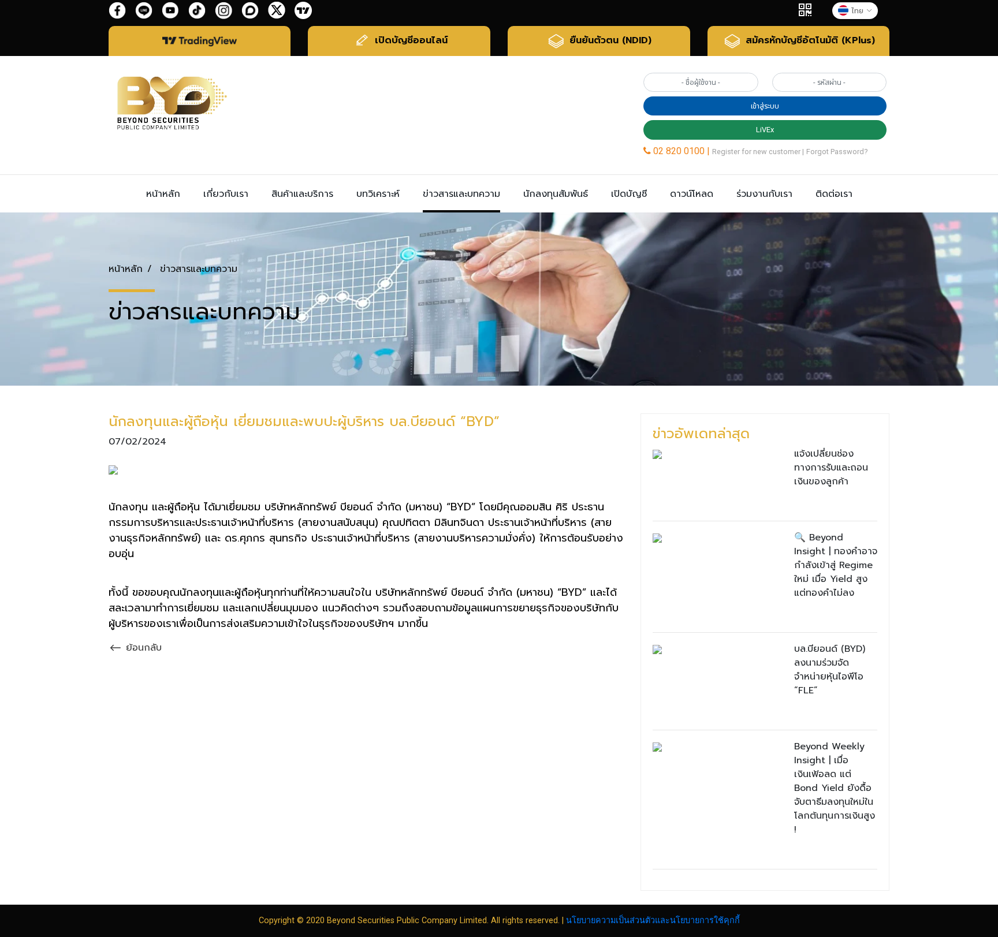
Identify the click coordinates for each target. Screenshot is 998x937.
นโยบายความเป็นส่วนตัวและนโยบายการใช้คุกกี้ (653, 920)
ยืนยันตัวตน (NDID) (608, 40)
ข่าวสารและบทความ (461, 194)
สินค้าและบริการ (302, 194)
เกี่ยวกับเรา (225, 194)
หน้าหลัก (163, 194)
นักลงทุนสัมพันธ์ (555, 194)
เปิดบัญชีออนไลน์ (409, 40)
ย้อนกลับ (142, 648)
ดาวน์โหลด (691, 194)
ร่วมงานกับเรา (764, 194)
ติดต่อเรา (833, 194)
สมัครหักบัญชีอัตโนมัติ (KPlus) (808, 40)
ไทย (857, 10)
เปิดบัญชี (629, 194)
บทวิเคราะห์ (378, 194)
